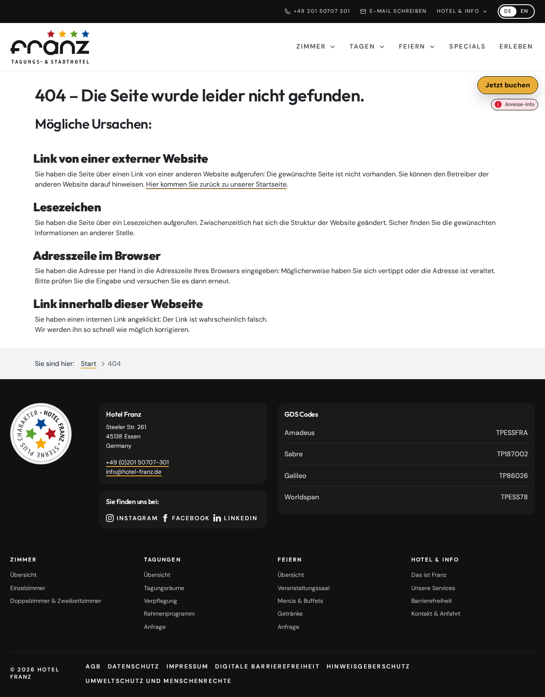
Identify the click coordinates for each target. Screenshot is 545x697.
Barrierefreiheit (431, 601)
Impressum (187, 666)
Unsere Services (433, 588)
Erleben (516, 46)
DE (510, 12)
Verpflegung (160, 601)
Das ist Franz (428, 575)
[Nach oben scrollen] (528, 683)
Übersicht (23, 575)
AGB (93, 666)
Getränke (290, 613)
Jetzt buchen (507, 85)
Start (88, 363)
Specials (467, 46)
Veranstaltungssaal (304, 588)
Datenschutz (134, 666)
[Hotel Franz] (41, 433)
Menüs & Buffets (300, 601)
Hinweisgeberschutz (368, 666)
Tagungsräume (164, 588)
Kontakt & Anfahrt (435, 613)
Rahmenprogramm (169, 613)
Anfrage (155, 627)
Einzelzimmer (27, 588)
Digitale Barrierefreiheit (267, 666)
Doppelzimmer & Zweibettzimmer (55, 601)
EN (527, 12)
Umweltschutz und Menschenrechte (159, 681)
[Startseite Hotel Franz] (50, 47)
